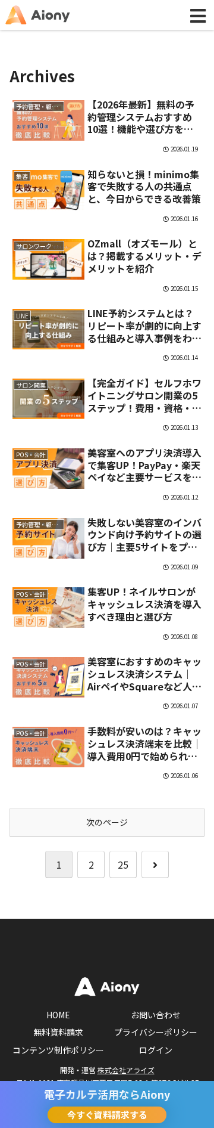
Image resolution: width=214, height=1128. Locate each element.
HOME (58, 1015)
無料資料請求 (58, 1032)
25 (123, 864)
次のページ (107, 822)
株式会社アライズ (126, 1070)
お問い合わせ (156, 1015)
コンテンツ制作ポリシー (58, 1050)
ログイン (155, 1050)
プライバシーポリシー (155, 1032)
